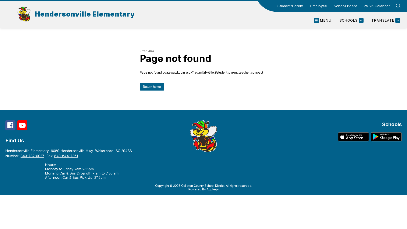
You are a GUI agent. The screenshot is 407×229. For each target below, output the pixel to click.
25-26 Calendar (377, 6)
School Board (345, 6)
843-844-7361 (66, 156)
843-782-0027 (32, 156)
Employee (318, 6)
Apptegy (213, 189)
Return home (152, 86)
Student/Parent (290, 6)
